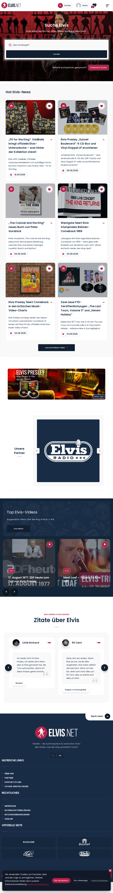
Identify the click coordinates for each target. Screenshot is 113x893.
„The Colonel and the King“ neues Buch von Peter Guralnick (27, 227)
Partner (9, 777)
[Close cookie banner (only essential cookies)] (110, 870)
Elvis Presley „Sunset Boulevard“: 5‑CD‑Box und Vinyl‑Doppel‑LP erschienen (79, 144)
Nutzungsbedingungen (17, 814)
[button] (99, 451)
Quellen (9, 818)
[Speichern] (49, 106)
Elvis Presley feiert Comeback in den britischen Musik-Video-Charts (29, 306)
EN (60, 755)
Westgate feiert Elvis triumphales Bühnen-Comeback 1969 (75, 227)
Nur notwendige (81, 880)
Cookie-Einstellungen (99, 880)
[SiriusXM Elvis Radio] (68, 451)
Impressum (10, 806)
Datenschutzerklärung (18, 810)
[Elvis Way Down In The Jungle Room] (56, 384)
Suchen (56, 54)
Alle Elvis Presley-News (55, 348)
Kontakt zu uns (13, 782)
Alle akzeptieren (61, 880)
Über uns (9, 773)
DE (53, 755)
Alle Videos (18, 529)
